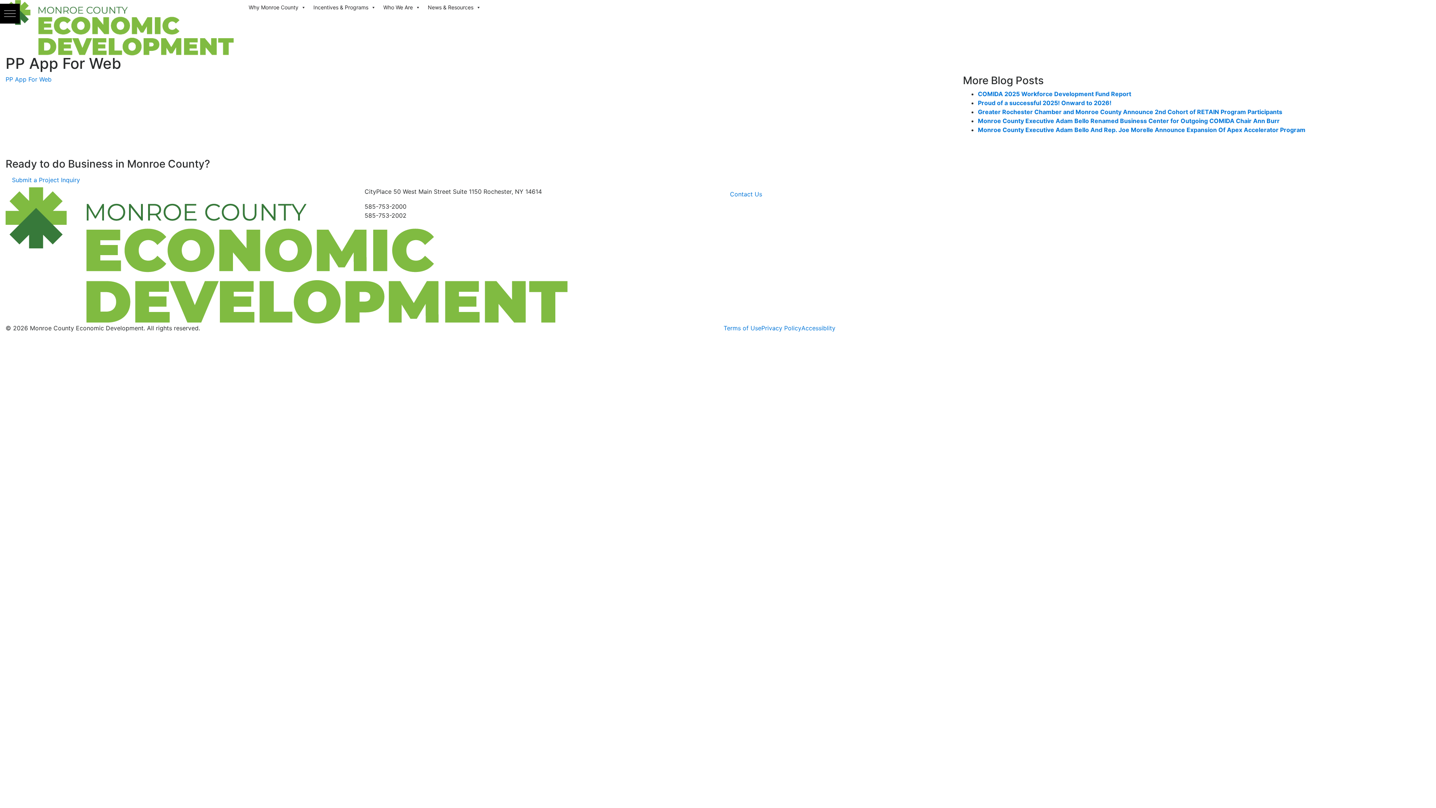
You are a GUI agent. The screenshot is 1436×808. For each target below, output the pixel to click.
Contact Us (746, 194)
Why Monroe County (273, 7)
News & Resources (450, 7)
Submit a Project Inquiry (46, 180)
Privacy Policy (781, 328)
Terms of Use (742, 328)
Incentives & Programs (340, 7)
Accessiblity (818, 328)
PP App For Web (29, 79)
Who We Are (398, 7)
